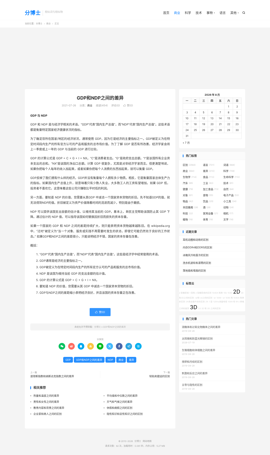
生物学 (190, 177)
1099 (219, 298)
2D (236, 291)
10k (225, 293)
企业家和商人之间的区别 (47, 413)
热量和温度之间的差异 (46, 395)
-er (214, 298)
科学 (188, 13)
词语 (229, 164)
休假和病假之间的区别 (119, 407)
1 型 (211, 302)
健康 (188, 189)
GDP (68, 359)
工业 (208, 183)
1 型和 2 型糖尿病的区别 (200, 293)
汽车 (188, 183)
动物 (228, 207)
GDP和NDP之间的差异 (100, 98)
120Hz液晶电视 (220, 302)
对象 (188, 195)
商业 (177, 13)
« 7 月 (186, 142)
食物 (208, 195)
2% (207, 302)
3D (193, 307)
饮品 (208, 201)
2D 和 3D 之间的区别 (211, 308)
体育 (208, 219)
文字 (228, 219)
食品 (208, 177)
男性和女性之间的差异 (46, 401)
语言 (222, 13)
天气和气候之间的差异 (119, 401)
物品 (188, 201)
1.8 (199, 308)
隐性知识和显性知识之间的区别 (125, 413)
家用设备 (210, 213)
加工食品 (210, 189)
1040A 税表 (217, 293)
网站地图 (147, 441)
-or (223, 298)
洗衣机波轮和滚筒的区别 (197, 262)
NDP (110, 359)
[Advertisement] (135, 57)
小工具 (229, 201)
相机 (228, 213)
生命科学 (231, 177)
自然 (228, 189)
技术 (199, 13)
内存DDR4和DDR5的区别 (197, 247)
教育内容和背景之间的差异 (48, 407)
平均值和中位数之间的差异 (122, 395)
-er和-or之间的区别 (203, 298)
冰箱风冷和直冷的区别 (195, 255)
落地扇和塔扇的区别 (194, 270)
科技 (188, 213)
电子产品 (231, 195)
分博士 (33, 13)
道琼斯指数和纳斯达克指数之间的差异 (52, 376)
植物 (188, 219)
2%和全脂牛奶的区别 (195, 302)
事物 (209, 13)
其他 (233, 13)
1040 (230, 293)
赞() (128, 105)
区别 (189, 164)
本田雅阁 (190, 207)
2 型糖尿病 (184, 293)
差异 (131, 359)
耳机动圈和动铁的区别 (195, 239)
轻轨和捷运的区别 (159, 376)
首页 (166, 13)
